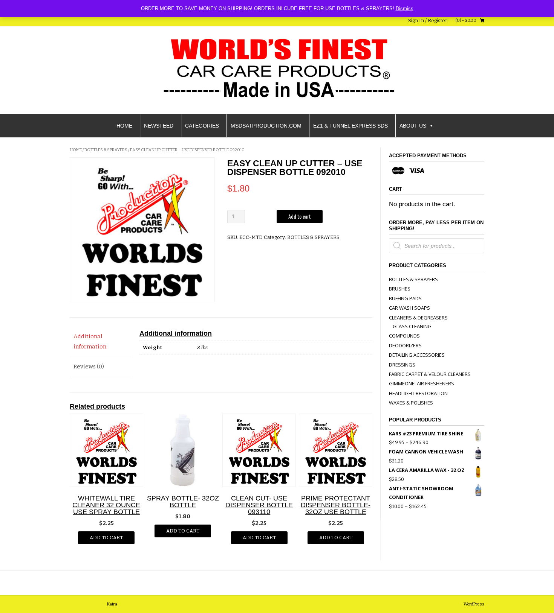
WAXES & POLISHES (411, 402)
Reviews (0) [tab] (88, 366)
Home (124, 126)
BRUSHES (399, 288)
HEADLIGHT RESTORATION (418, 393)
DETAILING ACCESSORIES (417, 354)
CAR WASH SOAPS (409, 307)
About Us (412, 126)
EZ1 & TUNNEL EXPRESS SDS (350, 126)
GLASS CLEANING (412, 326)
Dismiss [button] (404, 8)
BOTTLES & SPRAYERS (105, 150)
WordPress (474, 604)
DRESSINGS (402, 364)
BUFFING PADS (405, 298)
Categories (202, 126)
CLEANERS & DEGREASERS (418, 317)
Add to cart (299, 216)
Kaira (112, 604)
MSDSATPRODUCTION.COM (266, 126)
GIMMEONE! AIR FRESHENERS (421, 383)
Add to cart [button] (106, 537)
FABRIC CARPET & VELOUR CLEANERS (430, 374)
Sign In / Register (427, 20)
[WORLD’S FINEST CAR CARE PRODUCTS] (277, 68)
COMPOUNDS (404, 335)
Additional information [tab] (89, 341)
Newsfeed (158, 126)
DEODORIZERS (405, 345)
